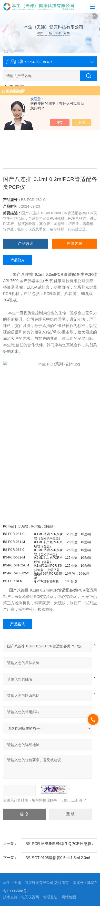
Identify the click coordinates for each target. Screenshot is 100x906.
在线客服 (74, 243)
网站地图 (69, 897)
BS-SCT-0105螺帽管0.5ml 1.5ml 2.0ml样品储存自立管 (57, 859)
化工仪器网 (30, 897)
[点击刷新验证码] (53, 789)
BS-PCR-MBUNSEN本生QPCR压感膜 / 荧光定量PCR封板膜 (59, 845)
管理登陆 (50, 897)
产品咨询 (25, 243)
